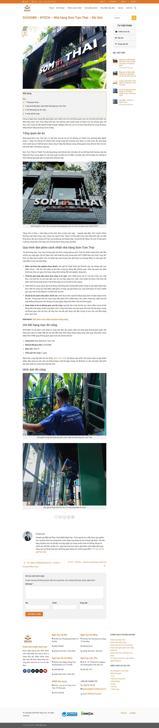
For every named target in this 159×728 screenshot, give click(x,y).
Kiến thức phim (115, 673)
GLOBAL (133, 1)
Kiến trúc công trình (118, 679)
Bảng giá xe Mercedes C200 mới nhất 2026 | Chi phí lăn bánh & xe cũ (127, 74)
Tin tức (112, 684)
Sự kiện (114, 687)
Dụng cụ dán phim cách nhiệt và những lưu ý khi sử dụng (127, 83)
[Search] (135, 8)
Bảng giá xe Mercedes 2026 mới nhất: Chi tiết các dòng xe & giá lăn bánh (127, 62)
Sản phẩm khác (91, 8)
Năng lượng (115, 681)
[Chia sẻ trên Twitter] (60, 517)
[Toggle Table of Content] (24, 99)
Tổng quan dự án (33, 102)
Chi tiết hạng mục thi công (36, 110)
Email (55, 603)
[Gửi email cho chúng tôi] (41, 671)
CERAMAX (112, 1)
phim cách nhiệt (60, 358)
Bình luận (29, 584)
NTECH (102, 1)
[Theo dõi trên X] (37, 671)
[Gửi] (134, 18)
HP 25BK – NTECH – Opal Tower (126, 101)
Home (51, 8)
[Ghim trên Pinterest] (69, 517)
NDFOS (123, 1)
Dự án (120, 8)
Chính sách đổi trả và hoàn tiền (121, 645)
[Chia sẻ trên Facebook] (56, 517)
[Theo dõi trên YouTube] (45, 671)
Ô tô (112, 676)
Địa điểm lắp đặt (108, 8)
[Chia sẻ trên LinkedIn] (73, 517)
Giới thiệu (60, 8)
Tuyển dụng (115, 689)
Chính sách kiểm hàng (118, 642)
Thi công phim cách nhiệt (119, 671)
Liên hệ (129, 8)
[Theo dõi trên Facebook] (25, 671)
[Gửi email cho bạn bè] (65, 517)
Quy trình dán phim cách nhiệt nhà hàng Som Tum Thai (46, 106)
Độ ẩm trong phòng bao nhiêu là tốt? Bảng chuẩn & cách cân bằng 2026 (127, 92)
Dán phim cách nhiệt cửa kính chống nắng (50, 319)
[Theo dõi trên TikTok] (33, 671)
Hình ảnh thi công (33, 114)
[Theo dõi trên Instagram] (29, 671)
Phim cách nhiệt (74, 8)
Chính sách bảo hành (117, 640)
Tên (26, 603)
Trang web (83, 603)
